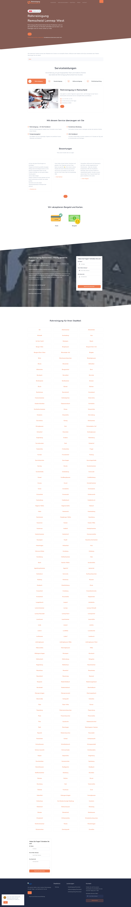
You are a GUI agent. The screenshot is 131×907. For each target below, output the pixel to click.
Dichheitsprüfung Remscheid (74, 891)
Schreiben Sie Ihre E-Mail (92, 893)
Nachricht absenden (39, 871)
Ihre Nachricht (81, 274)
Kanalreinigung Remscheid (74, 887)
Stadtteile (72, 2)
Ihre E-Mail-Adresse (83, 268)
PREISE (78, 2)
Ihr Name (80, 261)
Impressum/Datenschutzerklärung (37, 896)
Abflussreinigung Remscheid (74, 889)
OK (5, 902)
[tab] (36, 81)
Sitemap (57, 887)
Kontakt (84, 2)
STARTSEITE (53, 2)
